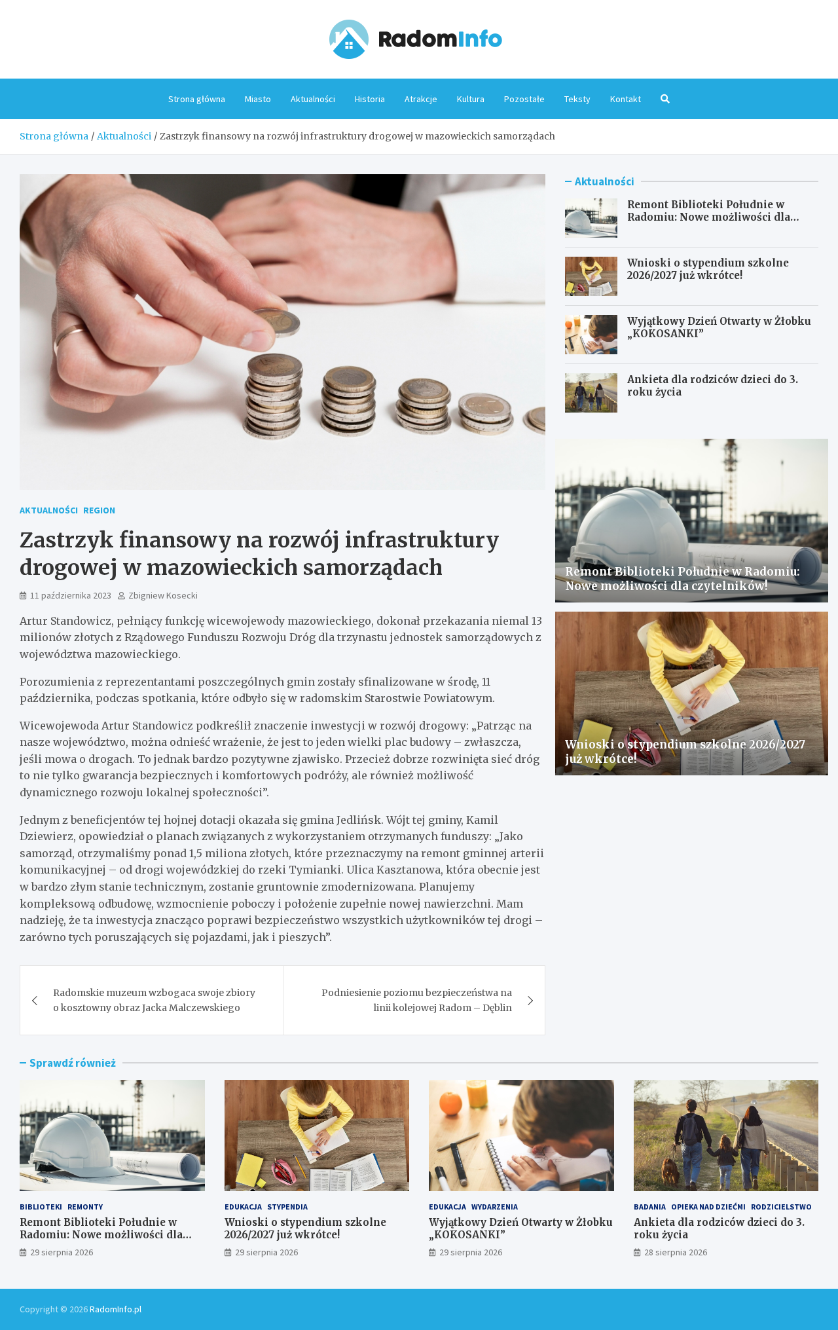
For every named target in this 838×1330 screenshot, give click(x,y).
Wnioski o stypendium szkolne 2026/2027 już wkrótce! (708, 269)
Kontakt (625, 99)
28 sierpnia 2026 (675, 1252)
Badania (650, 1206)
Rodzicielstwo (781, 1206)
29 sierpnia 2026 (61, 1252)
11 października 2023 (70, 595)
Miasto (258, 99)
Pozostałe (524, 99)
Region (99, 510)
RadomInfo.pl (115, 1309)
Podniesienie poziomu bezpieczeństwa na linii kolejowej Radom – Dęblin (416, 1000)
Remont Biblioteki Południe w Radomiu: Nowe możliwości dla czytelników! (708, 217)
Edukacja (243, 1206)
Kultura (470, 99)
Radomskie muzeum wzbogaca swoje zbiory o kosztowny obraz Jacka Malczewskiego (154, 1000)
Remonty (85, 1206)
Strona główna (196, 99)
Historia (370, 99)
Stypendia (287, 1206)
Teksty (577, 99)
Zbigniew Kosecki (163, 595)
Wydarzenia (494, 1206)
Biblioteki (41, 1206)
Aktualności (313, 99)
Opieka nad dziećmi (708, 1206)
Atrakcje (421, 99)
